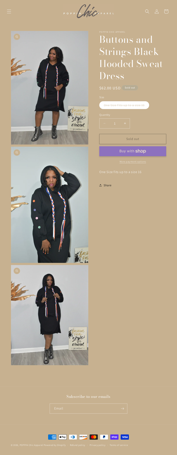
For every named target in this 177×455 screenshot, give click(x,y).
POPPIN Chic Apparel (31, 445)
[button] (9, 11)
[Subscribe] (122, 409)
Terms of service (119, 445)
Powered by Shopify (55, 445)
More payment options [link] (133, 161)
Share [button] (108, 185)
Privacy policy (98, 445)
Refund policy (77, 445)
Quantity (104, 115)
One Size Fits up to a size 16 (126, 106)
